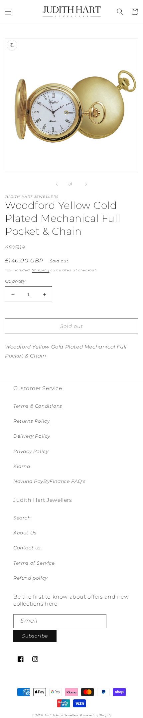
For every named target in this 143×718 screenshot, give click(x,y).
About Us (25, 533)
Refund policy (30, 578)
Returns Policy (31, 421)
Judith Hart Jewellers (61, 715)
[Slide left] (57, 184)
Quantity (15, 281)
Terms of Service (34, 563)
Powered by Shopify (95, 715)
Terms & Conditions (37, 406)
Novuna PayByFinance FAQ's (49, 481)
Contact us (27, 548)
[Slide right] (86, 184)
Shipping (41, 270)
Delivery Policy (31, 436)
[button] (8, 11)
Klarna (21, 466)
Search (22, 518)
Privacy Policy (30, 451)
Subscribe (35, 636)
